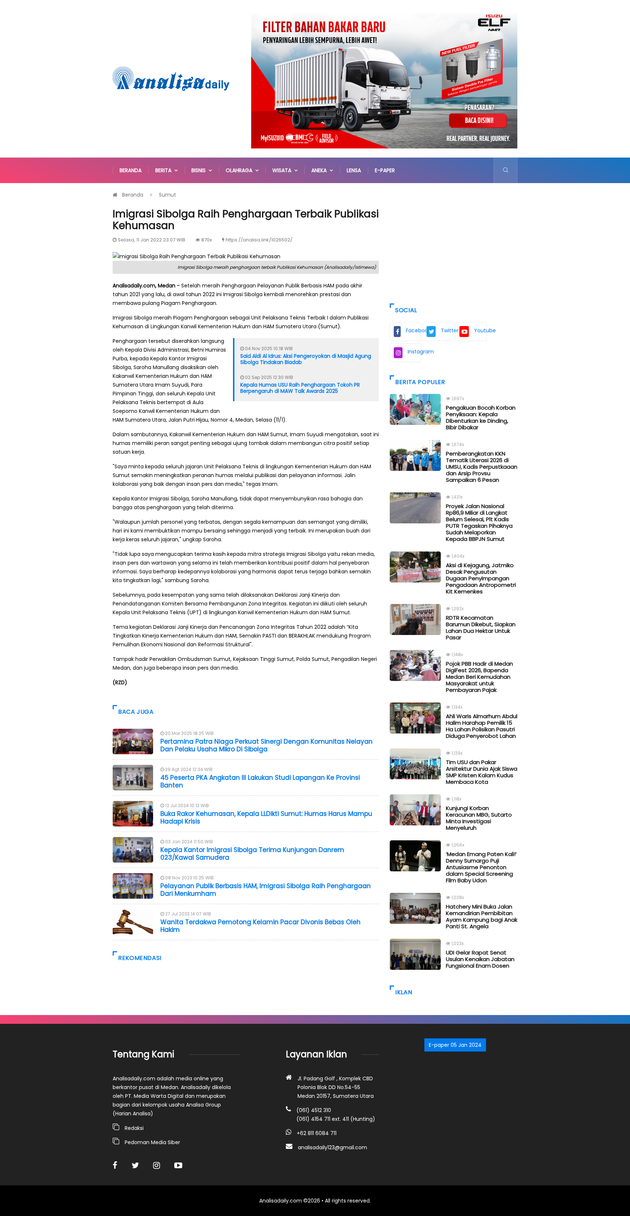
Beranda (130, 170)
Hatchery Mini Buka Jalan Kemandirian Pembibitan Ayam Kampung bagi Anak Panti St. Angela (481, 916)
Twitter (447, 330)
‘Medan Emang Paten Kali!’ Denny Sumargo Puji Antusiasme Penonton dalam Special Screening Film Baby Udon (481, 867)
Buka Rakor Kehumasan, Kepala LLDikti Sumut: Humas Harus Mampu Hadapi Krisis (266, 817)
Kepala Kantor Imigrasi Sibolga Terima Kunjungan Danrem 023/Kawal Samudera (252, 853)
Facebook (413, 330)
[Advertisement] (453, 241)
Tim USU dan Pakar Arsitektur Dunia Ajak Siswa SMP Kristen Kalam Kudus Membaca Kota (481, 772)
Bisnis (200, 170)
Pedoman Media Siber (152, 1142)
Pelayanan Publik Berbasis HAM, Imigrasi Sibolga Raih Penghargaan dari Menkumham (265, 890)
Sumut (167, 194)
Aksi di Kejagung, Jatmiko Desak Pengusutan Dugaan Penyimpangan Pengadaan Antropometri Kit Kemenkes (481, 578)
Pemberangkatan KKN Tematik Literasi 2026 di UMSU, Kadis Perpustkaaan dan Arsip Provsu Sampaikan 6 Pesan (481, 467)
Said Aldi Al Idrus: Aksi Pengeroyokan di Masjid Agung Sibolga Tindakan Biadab (305, 359)
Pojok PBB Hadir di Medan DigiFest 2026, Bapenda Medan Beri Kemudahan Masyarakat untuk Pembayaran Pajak (479, 677)
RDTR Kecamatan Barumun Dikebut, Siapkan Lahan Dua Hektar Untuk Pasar (481, 627)
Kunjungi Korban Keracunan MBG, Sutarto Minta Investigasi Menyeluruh (479, 818)
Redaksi (134, 1128)
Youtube (480, 330)
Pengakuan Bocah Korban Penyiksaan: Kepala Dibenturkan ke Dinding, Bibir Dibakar (481, 417)
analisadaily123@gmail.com (332, 1147)
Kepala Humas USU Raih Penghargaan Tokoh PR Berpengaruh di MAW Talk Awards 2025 (300, 388)
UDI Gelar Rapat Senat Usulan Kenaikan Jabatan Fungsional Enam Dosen (480, 959)
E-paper (385, 170)
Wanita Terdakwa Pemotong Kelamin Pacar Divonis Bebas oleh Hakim (260, 926)
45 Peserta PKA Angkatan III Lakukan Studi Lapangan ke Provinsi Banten (260, 781)
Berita (164, 170)
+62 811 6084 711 (317, 1133)
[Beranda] (171, 78)
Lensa (354, 170)
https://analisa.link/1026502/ (259, 239)
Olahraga (240, 170)
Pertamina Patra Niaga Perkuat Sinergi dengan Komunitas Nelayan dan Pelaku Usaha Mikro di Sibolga (266, 745)
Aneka (320, 170)
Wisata (283, 170)
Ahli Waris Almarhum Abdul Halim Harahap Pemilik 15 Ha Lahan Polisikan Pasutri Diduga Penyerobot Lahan (481, 726)
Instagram (414, 351)
